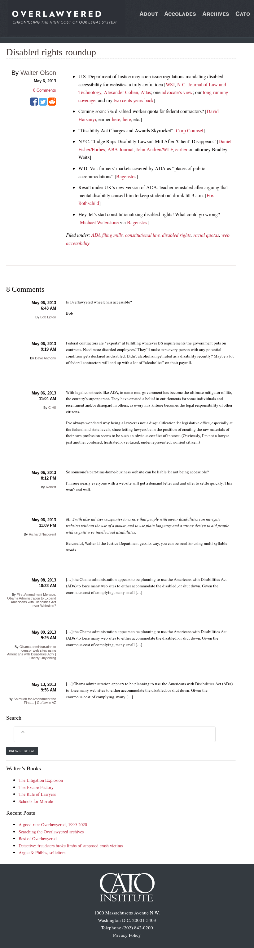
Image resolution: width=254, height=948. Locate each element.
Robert (51, 487)
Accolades (180, 13)
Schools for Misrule (36, 801)
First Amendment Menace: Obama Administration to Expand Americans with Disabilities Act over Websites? (31, 600)
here (116, 119)
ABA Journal (120, 149)
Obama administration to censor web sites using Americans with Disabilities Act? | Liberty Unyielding (31, 652)
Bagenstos (126, 176)
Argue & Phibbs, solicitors (42, 852)
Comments (44, 90)
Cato (242, 13)
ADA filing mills (107, 234)
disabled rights (176, 234)
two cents (123, 100)
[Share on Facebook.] (34, 104)
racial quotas (206, 234)
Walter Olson (38, 72)
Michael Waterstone (99, 222)
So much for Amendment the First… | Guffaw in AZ (35, 700)
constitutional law (142, 234)
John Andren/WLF (154, 149)
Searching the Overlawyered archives (51, 832)
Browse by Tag (22, 751)
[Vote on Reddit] (52, 104)
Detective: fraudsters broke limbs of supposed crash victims (71, 846)
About (148, 13)
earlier (181, 149)
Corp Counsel (189, 130)
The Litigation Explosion (41, 780)
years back (143, 100)
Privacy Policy (127, 935)
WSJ (170, 84)
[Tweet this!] (43, 104)
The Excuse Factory (36, 787)
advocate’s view (177, 92)
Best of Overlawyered (38, 838)
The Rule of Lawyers (37, 794)
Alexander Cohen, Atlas (127, 92)
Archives (215, 13)
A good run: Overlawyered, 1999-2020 (53, 824)
